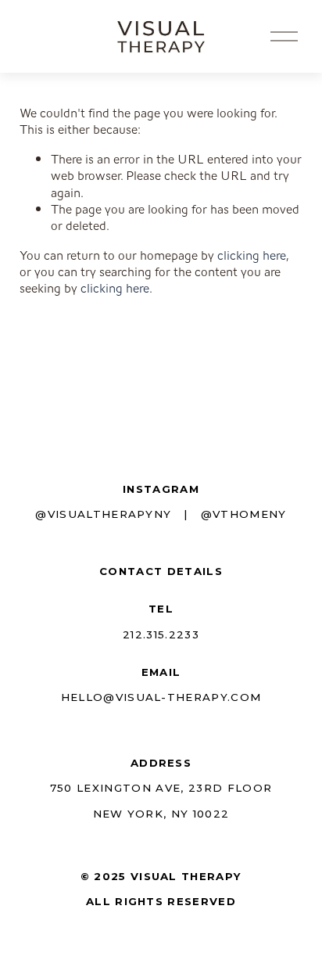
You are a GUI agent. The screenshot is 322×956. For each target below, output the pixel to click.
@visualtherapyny (103, 514)
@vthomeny (244, 514)
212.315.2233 (161, 634)
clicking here (251, 255)
